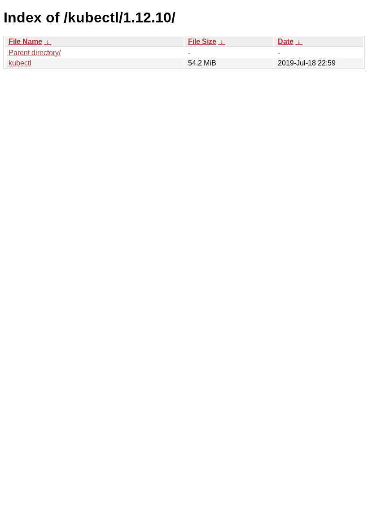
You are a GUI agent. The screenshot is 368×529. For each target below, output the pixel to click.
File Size (202, 41)
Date (286, 41)
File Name (25, 41)
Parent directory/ (35, 52)
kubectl (20, 63)
